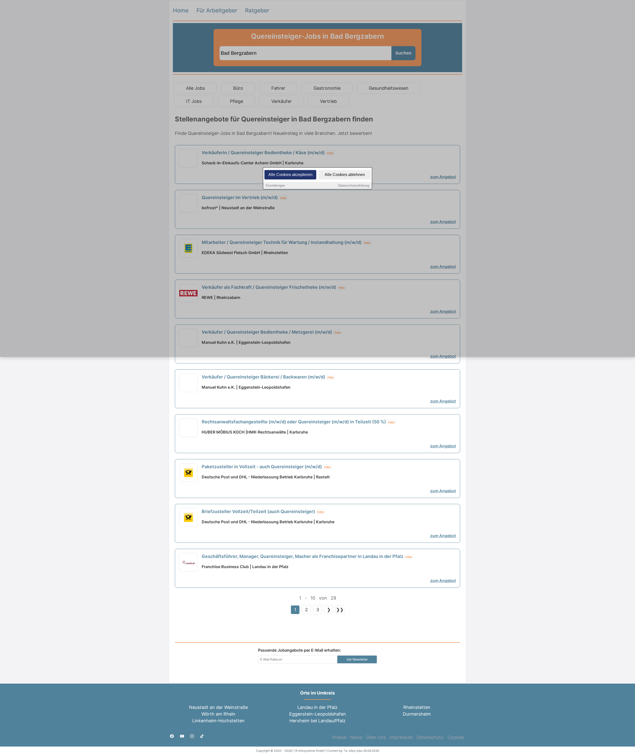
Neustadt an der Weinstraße (218, 707)
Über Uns (376, 737)
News (356, 737)
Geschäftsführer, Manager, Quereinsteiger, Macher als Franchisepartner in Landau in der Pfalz (307, 556)
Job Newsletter (357, 659)
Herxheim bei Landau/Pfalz (317, 720)
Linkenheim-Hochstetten (218, 720)
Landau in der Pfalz (317, 707)
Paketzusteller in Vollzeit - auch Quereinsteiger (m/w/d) (266, 466)
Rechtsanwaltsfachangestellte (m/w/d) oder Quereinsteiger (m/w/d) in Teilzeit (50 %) (298, 421)
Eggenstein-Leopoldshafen (317, 714)
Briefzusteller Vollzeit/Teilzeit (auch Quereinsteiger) (263, 511)
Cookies (455, 737)
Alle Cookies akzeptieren (290, 175)
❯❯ (340, 609)
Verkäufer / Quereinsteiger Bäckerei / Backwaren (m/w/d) (268, 376)
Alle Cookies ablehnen (345, 175)
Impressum (401, 737)
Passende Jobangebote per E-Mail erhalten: (299, 650)
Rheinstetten (416, 707)
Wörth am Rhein (218, 714)
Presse (339, 737)
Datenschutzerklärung (353, 185)
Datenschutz (430, 737)
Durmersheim (417, 714)
